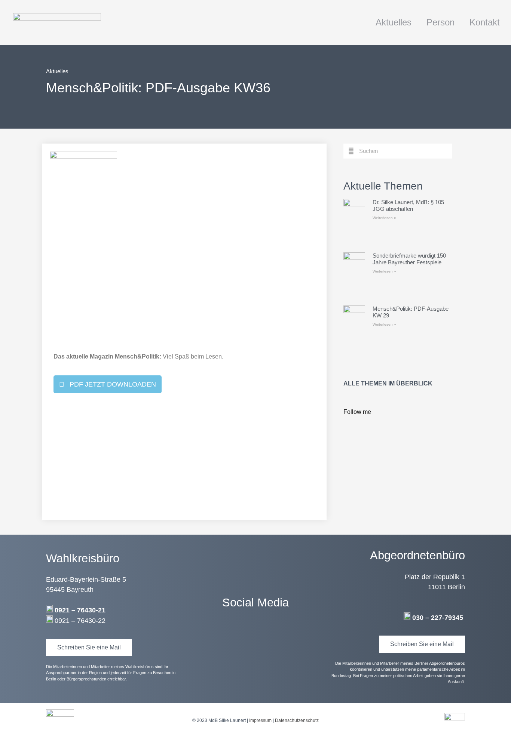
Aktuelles (393, 22)
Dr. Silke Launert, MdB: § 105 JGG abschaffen (408, 205)
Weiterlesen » (384, 218)
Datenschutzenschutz (297, 720)
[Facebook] (255, 633)
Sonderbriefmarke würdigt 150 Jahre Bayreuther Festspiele (409, 258)
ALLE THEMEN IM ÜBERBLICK (387, 383)
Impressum (260, 720)
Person (440, 22)
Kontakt (484, 22)
